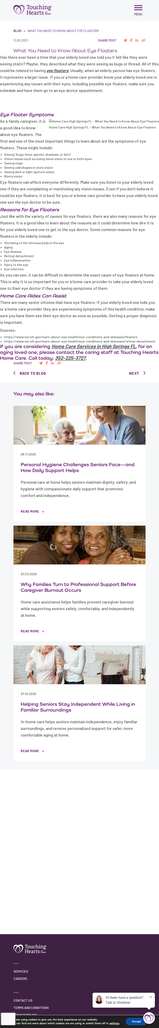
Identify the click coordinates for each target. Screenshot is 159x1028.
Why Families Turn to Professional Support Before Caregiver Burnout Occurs (78, 587)
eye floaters (58, 70)
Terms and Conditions (31, 1008)
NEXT (134, 373)
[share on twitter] (125, 40)
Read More (30, 511)
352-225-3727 (70, 358)
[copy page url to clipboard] (143, 40)
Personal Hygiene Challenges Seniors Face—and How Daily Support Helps (78, 467)
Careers (20, 978)
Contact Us (23, 1000)
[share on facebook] (131, 40)
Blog (17, 31)
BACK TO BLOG (33, 373)
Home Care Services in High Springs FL (94, 346)
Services (20, 971)
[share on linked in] (136, 40)
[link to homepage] (32, 10)
